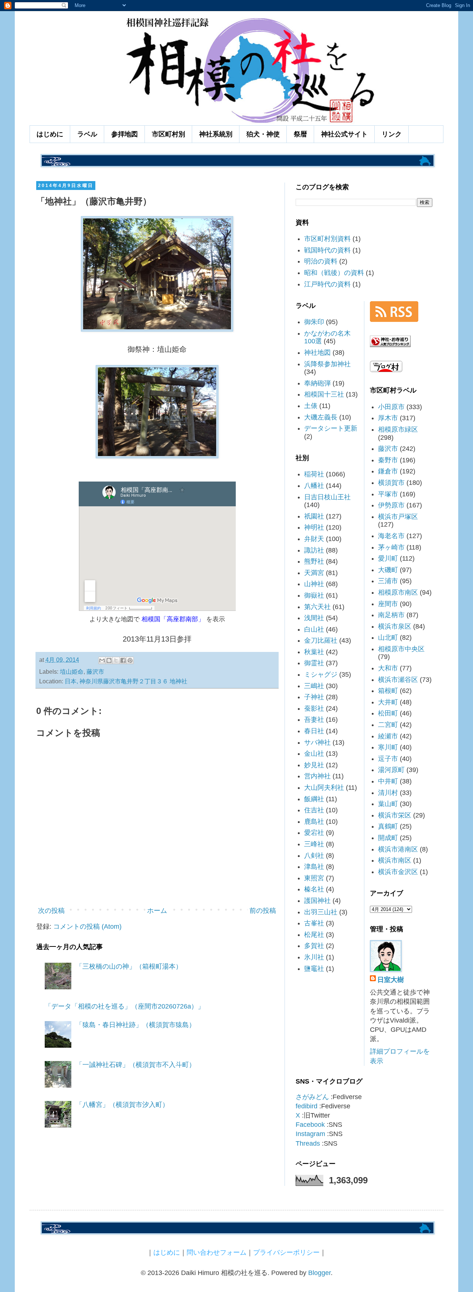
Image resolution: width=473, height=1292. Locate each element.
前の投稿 (262, 910)
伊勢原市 (391, 505)
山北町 (388, 637)
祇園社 (314, 516)
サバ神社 (317, 742)
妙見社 (314, 765)
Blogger (319, 1272)
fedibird (306, 1106)
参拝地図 (124, 134)
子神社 (314, 697)
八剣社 (314, 855)
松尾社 (314, 934)
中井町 (388, 781)
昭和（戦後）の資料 (334, 272)
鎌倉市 (388, 471)
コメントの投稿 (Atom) (87, 926)
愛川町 (388, 558)
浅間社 (314, 618)
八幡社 (314, 485)
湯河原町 (391, 770)
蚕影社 (314, 708)
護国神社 (317, 900)
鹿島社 (314, 821)
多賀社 (314, 945)
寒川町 (388, 747)
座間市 (388, 604)
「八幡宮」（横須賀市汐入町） (122, 1104)
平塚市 (388, 494)
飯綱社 (314, 799)
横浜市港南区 (398, 849)
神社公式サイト (344, 134)
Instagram (310, 1134)
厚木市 (388, 418)
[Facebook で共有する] (123, 660)
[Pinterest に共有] (130, 660)
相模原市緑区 (398, 429)
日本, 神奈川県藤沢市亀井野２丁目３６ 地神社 (126, 681)
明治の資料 (320, 261)
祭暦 (300, 134)
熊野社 (314, 561)
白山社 (314, 629)
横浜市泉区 (394, 626)
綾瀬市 (388, 736)
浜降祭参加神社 (327, 364)
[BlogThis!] (109, 660)
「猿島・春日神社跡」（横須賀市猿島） (135, 1024)
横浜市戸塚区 (398, 516)
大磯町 (388, 570)
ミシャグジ (320, 674)
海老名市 (391, 536)
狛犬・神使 (263, 134)
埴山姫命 (72, 671)
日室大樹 (390, 979)
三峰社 (314, 844)
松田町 (388, 713)
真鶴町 (388, 826)
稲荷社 (314, 474)
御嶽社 (314, 595)
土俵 (310, 405)
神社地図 (317, 352)
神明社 (314, 527)
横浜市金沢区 (398, 871)
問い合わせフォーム (216, 1252)
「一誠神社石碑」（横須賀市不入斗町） (135, 1064)
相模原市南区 (398, 592)
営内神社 (317, 776)
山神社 (314, 584)
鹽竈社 (314, 968)
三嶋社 (314, 686)
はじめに (50, 134)
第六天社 (317, 607)
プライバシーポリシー (286, 1252)
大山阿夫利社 (324, 787)
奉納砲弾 (317, 383)
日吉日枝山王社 (327, 497)
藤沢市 (95, 671)
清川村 (388, 792)
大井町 (388, 702)
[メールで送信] (102, 660)
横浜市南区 (394, 860)
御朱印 (314, 322)
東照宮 (314, 878)
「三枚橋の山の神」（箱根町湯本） (129, 966)
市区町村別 (168, 134)
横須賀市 (391, 482)
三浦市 (388, 581)
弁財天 (314, 539)
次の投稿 (51, 910)
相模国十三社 (324, 394)
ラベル (87, 134)
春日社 (314, 731)
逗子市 (388, 758)
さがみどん (312, 1097)
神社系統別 (215, 134)
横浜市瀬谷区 (398, 679)
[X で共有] (116, 660)
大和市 (388, 668)
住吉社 (314, 810)
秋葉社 (314, 652)
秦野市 (388, 460)
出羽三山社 (320, 912)
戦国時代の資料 (327, 250)
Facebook (310, 1124)
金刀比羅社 (320, 640)
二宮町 (388, 724)
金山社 (314, 753)
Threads (308, 1143)
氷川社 (314, 957)
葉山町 (388, 804)
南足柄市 (391, 615)
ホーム (157, 910)
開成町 (388, 838)
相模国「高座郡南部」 (173, 619)
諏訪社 (314, 550)
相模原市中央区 (401, 649)
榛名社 (314, 889)
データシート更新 (330, 428)
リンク (392, 134)
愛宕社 (314, 832)
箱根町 (388, 690)
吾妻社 (314, 719)
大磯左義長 (320, 417)
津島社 (314, 866)
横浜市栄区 (394, 815)
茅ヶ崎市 (391, 547)
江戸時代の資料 (327, 284)
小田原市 (391, 407)
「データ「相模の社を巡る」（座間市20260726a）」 (124, 1006)
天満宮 (314, 573)
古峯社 (314, 923)
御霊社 (314, 663)
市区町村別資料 (327, 238)
